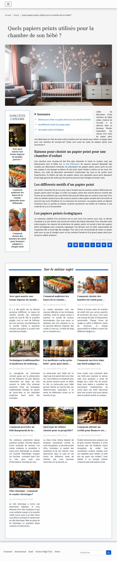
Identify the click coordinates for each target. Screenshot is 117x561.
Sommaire (43, 114)
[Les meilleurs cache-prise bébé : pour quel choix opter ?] (58, 348)
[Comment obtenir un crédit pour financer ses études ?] (92, 415)
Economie (8, 551)
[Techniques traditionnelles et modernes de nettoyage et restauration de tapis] (24, 348)
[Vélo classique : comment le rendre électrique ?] (24, 479)
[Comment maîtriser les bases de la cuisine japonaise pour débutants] (17, 176)
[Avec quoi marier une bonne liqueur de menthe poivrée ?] (17, 135)
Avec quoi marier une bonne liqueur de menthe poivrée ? (17, 154)
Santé (30, 551)
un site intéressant (71, 164)
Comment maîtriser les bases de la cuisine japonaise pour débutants (17, 196)
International (20, 551)
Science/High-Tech (44, 551)
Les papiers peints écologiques (51, 129)
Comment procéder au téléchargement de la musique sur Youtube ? (22, 430)
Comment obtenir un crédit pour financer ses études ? (90, 430)
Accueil (8, 15)
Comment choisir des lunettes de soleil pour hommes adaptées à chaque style (17, 240)
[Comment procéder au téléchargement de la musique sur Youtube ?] (24, 415)
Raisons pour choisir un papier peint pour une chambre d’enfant (64, 119)
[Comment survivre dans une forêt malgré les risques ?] (92, 348)
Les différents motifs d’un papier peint (54, 124)
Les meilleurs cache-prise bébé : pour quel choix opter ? (57, 364)
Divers (16, 15)
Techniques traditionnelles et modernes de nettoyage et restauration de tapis (24, 364)
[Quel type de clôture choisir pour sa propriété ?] (58, 415)
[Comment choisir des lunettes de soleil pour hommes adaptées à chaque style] (17, 219)
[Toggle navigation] (8, 4)
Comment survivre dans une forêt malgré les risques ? (90, 364)
